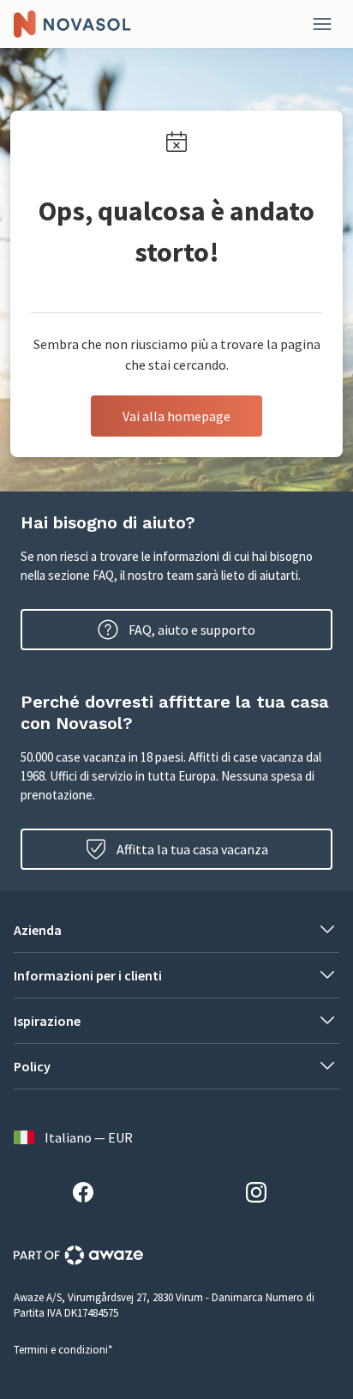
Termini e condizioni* (63, 1349)
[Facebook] (90, 1195)
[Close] (322, 24)
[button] (176, 930)
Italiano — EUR (89, 1137)
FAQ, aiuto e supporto (192, 629)
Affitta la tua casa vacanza (192, 849)
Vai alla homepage (176, 416)
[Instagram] (263, 1195)
